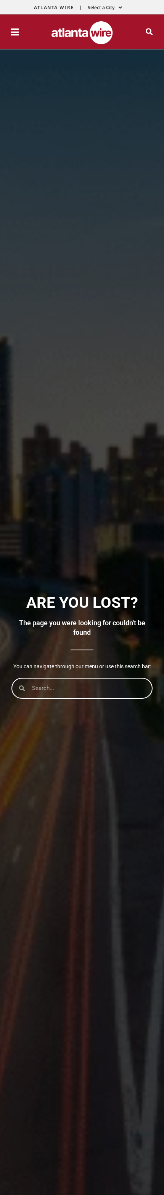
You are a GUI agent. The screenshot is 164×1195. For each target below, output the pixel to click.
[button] (149, 31)
